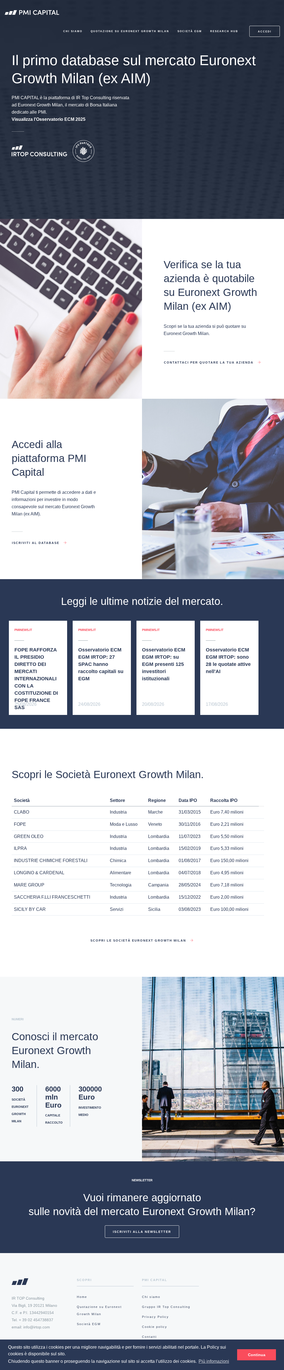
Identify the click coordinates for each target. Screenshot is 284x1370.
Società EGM (190, 31)
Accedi (265, 31)
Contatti (149, 1336)
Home (82, 1297)
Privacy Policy (155, 1316)
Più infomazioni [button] (214, 1361)
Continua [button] (256, 1355)
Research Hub (224, 31)
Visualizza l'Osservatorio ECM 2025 (48, 119)
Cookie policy (154, 1326)
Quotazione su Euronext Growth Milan (130, 31)
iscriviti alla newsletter (142, 1231)
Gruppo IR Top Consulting (166, 1306)
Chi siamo (72, 31)
